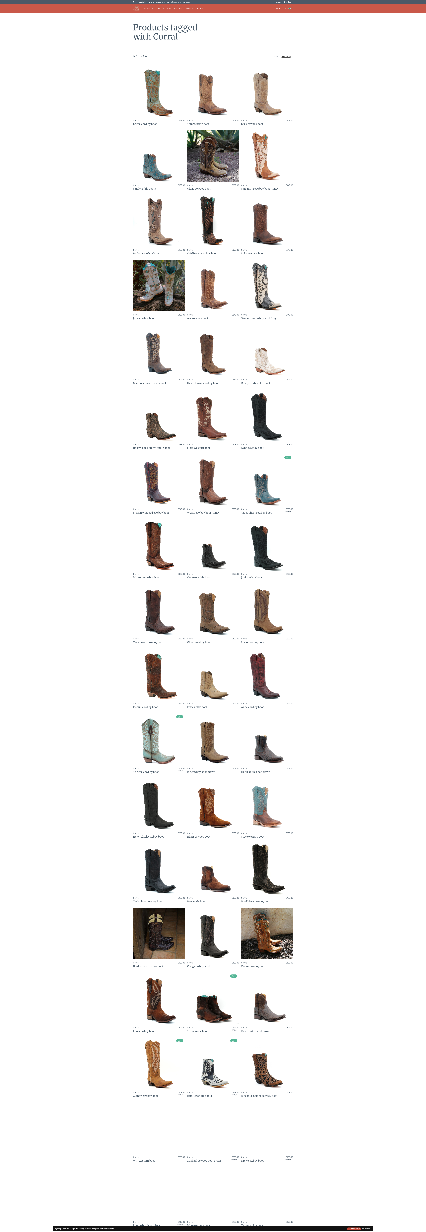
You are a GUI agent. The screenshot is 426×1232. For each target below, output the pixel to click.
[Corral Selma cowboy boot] (159, 91)
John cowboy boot (144, 1031)
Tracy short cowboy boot (256, 512)
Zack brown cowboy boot (148, 642)
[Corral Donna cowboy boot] (267, 933)
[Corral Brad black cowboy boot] (267, 869)
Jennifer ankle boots (199, 1095)
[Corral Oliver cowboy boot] (213, 609)
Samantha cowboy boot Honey (260, 188)
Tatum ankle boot (252, 1225)
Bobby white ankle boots (256, 383)
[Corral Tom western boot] (213, 91)
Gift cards (178, 8)
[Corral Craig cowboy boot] (213, 933)
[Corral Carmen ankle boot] (213, 545)
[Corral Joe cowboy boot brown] (213, 739)
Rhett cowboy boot (198, 836)
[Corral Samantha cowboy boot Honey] (267, 156)
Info (199, 8)
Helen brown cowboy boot (203, 383)
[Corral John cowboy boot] (159, 998)
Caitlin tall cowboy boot (202, 253)
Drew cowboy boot (252, 1160)
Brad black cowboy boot (255, 901)
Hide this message (354, 1229)
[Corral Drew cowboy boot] (267, 1128)
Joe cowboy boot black (146, 1225)
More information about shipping (178, 2)
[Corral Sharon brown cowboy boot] (159, 350)
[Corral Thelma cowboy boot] (159, 739)
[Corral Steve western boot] (267, 804)
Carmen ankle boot (199, 577)
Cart (289, 8)
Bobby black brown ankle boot (151, 447)
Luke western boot (252, 253)
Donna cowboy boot (253, 966)
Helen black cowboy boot (148, 836)
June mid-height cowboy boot (259, 1095)
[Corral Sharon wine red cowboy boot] (159, 480)
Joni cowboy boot (251, 577)
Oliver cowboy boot (199, 642)
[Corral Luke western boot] (267, 221)
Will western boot (144, 1160)
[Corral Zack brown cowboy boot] (159, 609)
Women (147, 8)
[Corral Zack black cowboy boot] (159, 869)
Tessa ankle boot (197, 1031)
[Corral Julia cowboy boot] (159, 285)
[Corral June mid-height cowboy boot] (267, 1063)
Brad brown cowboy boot (148, 966)
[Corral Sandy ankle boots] (159, 156)
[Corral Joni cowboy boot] (267, 545)
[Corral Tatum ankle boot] (267, 1193)
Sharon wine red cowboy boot (151, 512)
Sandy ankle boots (144, 188)
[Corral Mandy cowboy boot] (159, 1063)
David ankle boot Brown (255, 1031)
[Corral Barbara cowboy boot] (159, 221)
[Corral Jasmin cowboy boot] (159, 674)
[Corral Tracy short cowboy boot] (267, 480)
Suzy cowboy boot (252, 123)
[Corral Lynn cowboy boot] (267, 415)
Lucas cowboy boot (252, 642)
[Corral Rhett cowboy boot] (213, 804)
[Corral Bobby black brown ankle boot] (159, 415)
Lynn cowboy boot (252, 447)
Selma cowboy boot (145, 123)
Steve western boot (252, 836)
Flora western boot (198, 447)
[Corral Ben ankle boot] (213, 869)
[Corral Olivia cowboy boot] (213, 156)
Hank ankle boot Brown (255, 771)
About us (190, 8)
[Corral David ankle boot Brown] (267, 998)
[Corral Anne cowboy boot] (267, 674)
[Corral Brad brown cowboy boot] (159, 933)
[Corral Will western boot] (159, 1128)
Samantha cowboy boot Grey (258, 318)
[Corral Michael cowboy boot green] (213, 1128)
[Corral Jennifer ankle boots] (213, 1063)
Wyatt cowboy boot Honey (203, 512)
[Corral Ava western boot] (213, 285)
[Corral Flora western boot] (213, 415)
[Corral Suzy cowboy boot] (267, 91)
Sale (169, 8)
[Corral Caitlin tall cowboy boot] (213, 221)
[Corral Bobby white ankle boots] (267, 350)
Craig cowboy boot (198, 966)
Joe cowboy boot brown (201, 771)
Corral (136, 120)
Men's (159, 8)
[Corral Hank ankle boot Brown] (267, 739)
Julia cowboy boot (144, 318)
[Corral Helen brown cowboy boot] (213, 350)
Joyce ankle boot (197, 707)
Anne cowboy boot (252, 707)
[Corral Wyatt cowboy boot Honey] (213, 480)
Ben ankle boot (196, 901)
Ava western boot (197, 318)
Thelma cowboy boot (146, 771)
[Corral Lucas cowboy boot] (267, 609)
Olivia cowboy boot (199, 188)
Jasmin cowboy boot (145, 707)
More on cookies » (366, 1228)
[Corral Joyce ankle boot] (213, 674)
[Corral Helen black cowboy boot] (159, 804)
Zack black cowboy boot (148, 901)
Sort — (277, 56)
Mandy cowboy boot (145, 1095)
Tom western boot (198, 123)
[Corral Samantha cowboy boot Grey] (267, 285)
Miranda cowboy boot (146, 577)
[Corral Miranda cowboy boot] (159, 545)
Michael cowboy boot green (204, 1160)
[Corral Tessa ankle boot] (213, 998)
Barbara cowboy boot (146, 253)
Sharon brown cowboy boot (149, 383)
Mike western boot (198, 1225)
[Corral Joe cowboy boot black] (159, 1193)
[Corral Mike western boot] (213, 1193)
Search (279, 8)
